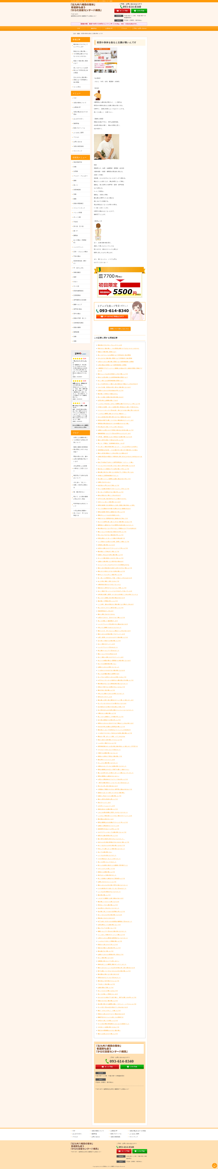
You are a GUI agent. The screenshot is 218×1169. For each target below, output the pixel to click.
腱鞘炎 (75, 235)
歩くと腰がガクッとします (106, 644)
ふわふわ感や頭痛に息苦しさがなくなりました (113, 812)
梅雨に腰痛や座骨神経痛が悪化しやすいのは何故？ (80, 449)
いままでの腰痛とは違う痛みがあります (111, 898)
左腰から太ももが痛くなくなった (108, 667)
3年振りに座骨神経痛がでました (108, 475)
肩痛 (74, 341)
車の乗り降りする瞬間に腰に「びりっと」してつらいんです (117, 1004)
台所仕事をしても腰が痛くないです (109, 924)
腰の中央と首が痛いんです (106, 690)
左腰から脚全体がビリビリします (108, 825)
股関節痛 (76, 332)
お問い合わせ (77, 141)
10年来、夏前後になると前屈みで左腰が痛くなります (115, 437)
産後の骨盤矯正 (78, 203)
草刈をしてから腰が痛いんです (108, 905)
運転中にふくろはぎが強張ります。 (109, 515)
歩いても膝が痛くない (105, 852)
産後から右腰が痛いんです (106, 872)
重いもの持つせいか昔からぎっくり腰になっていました (116, 773)
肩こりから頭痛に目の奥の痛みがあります (111, 598)
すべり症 (76, 286)
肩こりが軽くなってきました (107, 862)
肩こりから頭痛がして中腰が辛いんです (111, 716)
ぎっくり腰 (77, 217)
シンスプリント (78, 247)
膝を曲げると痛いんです (106, 951)
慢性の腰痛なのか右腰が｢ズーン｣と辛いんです (113, 822)
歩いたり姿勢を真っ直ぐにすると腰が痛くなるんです (115, 521)
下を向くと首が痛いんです (106, 984)
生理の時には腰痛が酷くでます (108, 400)
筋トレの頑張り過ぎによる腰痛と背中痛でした (113, 865)
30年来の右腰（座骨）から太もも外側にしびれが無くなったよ (118, 594)
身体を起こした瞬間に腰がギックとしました (112, 964)
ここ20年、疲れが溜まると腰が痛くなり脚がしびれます (116, 604)
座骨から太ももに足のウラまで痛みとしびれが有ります (116, 723)
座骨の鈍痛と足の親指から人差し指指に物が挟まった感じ (116, 505)
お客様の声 (109, 28)
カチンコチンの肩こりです (106, 868)
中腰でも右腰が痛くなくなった (108, 753)
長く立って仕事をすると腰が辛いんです (111, 492)
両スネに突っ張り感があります (108, 786)
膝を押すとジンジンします (106, 759)
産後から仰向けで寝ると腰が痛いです (110, 756)
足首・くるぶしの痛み (80, 251)
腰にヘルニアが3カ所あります (107, 654)
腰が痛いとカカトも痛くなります (108, 901)
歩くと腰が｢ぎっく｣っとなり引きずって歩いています (115, 591)
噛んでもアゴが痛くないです (107, 928)
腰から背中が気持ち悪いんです (108, 799)
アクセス (124, 28)
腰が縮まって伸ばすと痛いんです (108, 551)
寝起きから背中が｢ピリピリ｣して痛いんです (112, 588)
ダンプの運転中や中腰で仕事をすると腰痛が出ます (114, 508)
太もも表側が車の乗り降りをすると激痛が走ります (114, 417)
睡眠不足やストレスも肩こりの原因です (111, 1017)
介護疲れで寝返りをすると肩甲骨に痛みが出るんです (115, 789)
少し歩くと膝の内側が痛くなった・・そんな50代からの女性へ (118, 446)
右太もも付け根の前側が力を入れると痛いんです (113, 842)
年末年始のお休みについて (80, 505)
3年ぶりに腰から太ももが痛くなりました (111, 693)
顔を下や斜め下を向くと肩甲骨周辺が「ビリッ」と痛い (116, 462)
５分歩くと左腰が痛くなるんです (108, 1027)
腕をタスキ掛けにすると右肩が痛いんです (111, 571)
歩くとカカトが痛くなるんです (108, 990)
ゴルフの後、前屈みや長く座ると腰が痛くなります (114, 387)
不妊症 (75, 221)
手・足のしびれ (78, 268)
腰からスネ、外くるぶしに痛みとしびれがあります (114, 631)
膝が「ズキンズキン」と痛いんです (109, 1010)
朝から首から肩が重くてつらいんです (110, 740)
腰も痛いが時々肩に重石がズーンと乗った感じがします (116, 700)
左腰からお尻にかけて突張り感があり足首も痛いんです (116, 430)
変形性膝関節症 (78, 291)
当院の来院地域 (78, 146)
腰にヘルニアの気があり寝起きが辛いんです (112, 531)
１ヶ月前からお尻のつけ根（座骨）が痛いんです (113, 541)
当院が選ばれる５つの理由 (80, 113)
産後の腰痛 (77, 327)
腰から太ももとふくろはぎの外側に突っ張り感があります (116, 967)
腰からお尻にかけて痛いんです (108, 1033)
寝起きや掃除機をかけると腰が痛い (109, 1030)
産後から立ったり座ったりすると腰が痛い (111, 792)
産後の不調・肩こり (79, 318)
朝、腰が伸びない (79, 492)
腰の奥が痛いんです (104, 895)
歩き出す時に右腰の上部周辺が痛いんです (111, 726)
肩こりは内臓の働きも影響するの (108, 673)
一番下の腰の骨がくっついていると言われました (113, 782)
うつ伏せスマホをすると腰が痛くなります (111, 670)
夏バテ (75, 231)
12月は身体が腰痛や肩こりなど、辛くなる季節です (80, 513)
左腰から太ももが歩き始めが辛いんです (111, 390)
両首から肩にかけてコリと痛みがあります (111, 1014)
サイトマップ (77, 151)
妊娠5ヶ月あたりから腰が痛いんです (110, 796)
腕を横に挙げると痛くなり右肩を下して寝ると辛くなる (116, 472)
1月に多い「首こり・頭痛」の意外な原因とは (80, 485)
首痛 (74, 194)
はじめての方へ (78, 119)
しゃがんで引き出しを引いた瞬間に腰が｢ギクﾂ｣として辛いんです (119, 403)
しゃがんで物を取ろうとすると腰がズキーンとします (115, 815)
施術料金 (94, 28)
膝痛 (74, 199)
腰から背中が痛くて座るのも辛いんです (111, 440)
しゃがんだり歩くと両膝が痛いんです (110, 941)
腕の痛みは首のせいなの (106, 819)
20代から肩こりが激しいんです (108, 1020)
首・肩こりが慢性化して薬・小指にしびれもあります (115, 578)
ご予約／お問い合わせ (139, 28)
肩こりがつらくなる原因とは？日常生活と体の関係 (114, 355)
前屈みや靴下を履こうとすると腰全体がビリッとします (116, 420)
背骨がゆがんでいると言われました (109, 977)
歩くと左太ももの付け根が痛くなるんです (111, 845)
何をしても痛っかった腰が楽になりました (111, 848)
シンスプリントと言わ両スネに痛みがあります (113, 624)
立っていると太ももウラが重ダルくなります (112, 703)
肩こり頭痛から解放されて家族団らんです (111, 878)
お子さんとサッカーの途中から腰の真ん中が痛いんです (116, 680)
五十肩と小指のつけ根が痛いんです (109, 640)
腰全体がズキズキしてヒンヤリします (110, 345)
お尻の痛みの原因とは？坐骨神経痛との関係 (112, 365)
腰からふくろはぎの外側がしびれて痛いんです (113, 374)
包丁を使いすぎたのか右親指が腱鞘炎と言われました (115, 921)
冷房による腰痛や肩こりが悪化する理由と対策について (80, 440)
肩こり (75, 185)
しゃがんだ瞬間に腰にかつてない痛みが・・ (112, 413)
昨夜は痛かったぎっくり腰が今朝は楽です (111, 538)
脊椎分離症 (77, 272)
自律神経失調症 (78, 323)
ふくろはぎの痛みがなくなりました (109, 891)
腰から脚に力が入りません (106, 614)
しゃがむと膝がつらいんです (107, 743)
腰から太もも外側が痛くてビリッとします (111, 634)
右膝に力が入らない (104, 482)
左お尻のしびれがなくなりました (108, 908)
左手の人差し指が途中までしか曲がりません (112, 498)
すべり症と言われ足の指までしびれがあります (113, 1007)
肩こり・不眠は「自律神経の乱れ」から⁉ (111, 443)
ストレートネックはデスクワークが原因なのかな (113, 564)
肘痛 (74, 166)
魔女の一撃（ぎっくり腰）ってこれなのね (111, 736)
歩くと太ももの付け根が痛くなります (110, 915)
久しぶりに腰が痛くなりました (108, 763)
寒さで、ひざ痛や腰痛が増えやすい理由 (80, 498)
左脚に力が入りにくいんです (107, 882)
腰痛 (78, 33)
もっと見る (77, 87)
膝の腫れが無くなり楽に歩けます (108, 974)
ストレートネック (79, 208)
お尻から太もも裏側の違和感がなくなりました (113, 938)
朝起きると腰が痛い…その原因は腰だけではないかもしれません (118, 348)
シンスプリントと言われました (108, 647)
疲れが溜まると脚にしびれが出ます (109, 495)
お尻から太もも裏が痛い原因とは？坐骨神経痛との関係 (116, 361)
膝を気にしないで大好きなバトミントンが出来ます (114, 730)
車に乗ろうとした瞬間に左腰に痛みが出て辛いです (114, 479)
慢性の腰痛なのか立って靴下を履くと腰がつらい (113, 769)
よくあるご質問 (78, 132)
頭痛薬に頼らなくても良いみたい (108, 961)
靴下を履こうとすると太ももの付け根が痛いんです (114, 971)
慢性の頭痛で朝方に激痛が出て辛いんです (111, 512)
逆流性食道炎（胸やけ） (79, 262)
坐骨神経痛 (77, 189)
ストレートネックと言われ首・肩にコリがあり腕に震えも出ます (118, 410)
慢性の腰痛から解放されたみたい (108, 776)
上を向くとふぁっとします (106, 806)
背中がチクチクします (105, 697)
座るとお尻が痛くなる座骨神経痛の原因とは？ (113, 377)
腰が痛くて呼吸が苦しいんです (108, 601)
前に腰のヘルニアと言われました (108, 650)
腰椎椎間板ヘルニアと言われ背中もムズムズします (114, 433)
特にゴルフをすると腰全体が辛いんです (111, 535)
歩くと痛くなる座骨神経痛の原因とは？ (111, 380)
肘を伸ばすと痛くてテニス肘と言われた (111, 427)
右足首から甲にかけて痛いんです (108, 485)
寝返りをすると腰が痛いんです (108, 1000)
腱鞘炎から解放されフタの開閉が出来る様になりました (116, 525)
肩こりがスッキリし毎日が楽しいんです (111, 607)
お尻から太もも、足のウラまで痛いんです (111, 617)
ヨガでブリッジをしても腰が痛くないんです (112, 832)
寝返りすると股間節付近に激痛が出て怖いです (113, 518)
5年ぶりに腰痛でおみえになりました (110, 627)
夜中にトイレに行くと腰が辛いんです (110, 574)
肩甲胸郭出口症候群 (79, 300)
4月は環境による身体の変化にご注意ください (80, 468)
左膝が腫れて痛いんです (106, 987)
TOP (78, 28)
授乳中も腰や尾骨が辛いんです (108, 835)
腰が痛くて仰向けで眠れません (108, 394)
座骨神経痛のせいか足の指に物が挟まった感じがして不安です (118, 746)
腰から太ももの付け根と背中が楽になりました (113, 885)
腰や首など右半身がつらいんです (108, 981)
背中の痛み (77, 313)
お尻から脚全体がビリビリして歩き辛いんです (113, 779)
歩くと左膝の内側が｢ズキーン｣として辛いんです (113, 488)
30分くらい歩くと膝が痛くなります (109, 502)
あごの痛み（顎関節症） (79, 241)
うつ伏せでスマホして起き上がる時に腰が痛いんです (115, 733)
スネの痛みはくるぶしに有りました (109, 858)
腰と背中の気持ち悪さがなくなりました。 (111, 839)
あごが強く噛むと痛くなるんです (108, 581)
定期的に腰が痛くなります (106, 545)
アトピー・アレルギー (80, 176)
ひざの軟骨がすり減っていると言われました (112, 888)
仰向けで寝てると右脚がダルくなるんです (111, 687)
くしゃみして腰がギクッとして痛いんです (111, 934)
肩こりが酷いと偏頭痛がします (108, 621)
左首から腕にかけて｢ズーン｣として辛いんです (113, 548)
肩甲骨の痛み (77, 309)
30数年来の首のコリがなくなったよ (109, 584)
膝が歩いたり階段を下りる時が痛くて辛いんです (113, 469)
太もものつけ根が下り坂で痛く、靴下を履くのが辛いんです (117, 997)
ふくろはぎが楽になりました (107, 855)
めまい (75, 281)
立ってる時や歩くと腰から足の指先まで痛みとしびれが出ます (118, 384)
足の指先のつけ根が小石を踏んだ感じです (111, 706)
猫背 (74, 277)
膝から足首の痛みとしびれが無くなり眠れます (113, 453)
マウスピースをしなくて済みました (109, 749)
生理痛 (75, 171)
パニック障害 (77, 212)
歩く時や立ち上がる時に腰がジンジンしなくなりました (116, 710)
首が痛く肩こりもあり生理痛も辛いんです (111, 911)
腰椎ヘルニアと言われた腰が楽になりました (112, 931)
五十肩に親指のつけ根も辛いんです (109, 720)
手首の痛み (77, 256)
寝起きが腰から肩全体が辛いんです (109, 948)
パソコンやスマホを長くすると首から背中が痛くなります (116, 465)
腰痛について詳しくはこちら (119, 328)
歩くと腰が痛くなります (106, 957)
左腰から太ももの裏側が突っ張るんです (111, 954)
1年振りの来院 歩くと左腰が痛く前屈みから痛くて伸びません (118, 407)
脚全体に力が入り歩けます (106, 918)
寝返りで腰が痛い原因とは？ (107, 351)
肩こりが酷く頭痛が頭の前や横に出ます (111, 397)
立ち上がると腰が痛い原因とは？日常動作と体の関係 (115, 358)
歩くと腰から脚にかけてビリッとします (111, 657)
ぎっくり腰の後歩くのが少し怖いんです (111, 558)
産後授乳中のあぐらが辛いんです (108, 829)
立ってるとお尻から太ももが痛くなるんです (112, 677)
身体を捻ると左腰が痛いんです (108, 809)
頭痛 (74, 336)
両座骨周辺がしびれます (106, 611)
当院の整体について (79, 102)
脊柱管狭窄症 (77, 162)
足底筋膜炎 (77, 295)
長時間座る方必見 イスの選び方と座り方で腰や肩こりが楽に (118, 450)
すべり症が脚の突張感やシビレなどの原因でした (113, 1024)
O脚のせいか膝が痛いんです (107, 713)
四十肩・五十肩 (78, 226)
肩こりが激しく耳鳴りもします (108, 994)
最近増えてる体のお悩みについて (80, 477)
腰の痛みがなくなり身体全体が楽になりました (113, 683)
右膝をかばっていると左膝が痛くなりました (112, 766)
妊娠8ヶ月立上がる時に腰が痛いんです (110, 555)
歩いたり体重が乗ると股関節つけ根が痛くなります (114, 660)
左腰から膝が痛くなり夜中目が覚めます (111, 561)
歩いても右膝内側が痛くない (107, 663)
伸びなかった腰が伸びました (107, 875)
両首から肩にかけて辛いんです (108, 944)
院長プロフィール (79, 128)
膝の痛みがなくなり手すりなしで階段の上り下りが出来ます (117, 528)
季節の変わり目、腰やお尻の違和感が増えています (80, 459)
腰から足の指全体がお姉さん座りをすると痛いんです (115, 568)
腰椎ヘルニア (77, 304)
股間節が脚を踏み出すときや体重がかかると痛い (113, 423)
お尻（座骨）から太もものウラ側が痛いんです (113, 637)
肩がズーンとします (104, 802)
